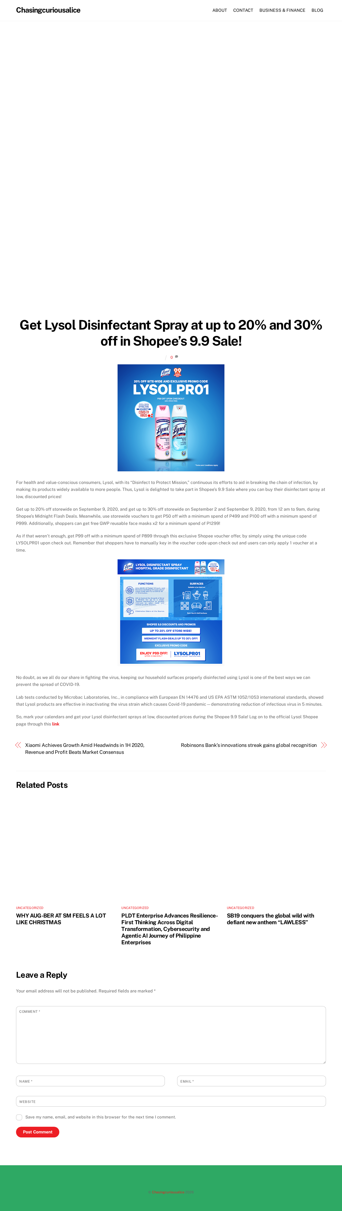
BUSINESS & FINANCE (282, 10)
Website (27, 1102)
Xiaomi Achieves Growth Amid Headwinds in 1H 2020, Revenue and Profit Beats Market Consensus (85, 748)
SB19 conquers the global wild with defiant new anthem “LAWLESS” (270, 919)
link (55, 724)
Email (187, 1081)
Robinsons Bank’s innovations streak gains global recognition (249, 745)
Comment (29, 1012)
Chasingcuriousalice (168, 1192)
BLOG (317, 10)
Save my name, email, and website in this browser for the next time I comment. (100, 1117)
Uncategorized (29, 908)
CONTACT (243, 10)
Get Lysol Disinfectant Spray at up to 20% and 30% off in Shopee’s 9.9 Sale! (171, 333)
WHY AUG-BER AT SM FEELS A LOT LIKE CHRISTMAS (61, 919)
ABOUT (219, 10)
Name (25, 1081)
